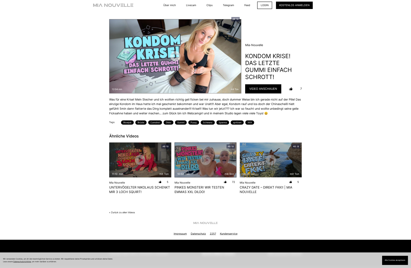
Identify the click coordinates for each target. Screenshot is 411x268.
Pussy (194, 122)
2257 (213, 233)
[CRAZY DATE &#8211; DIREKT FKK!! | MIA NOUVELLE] (271, 159)
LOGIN (265, 5)
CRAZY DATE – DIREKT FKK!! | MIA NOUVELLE (266, 189)
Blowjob (127, 122)
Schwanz (208, 122)
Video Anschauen (263, 88)
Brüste (141, 122)
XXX (250, 122)
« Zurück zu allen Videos (122, 212)
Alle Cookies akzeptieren (395, 260)
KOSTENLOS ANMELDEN (294, 5)
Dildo (168, 122)
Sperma (223, 122)
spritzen (237, 122)
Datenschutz (198, 233)
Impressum (180, 233)
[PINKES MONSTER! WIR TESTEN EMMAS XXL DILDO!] (206, 159)
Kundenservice (228, 233)
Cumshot (155, 122)
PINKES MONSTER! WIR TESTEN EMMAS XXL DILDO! (199, 189)
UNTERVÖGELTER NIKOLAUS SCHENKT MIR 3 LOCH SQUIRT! (139, 189)
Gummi (180, 122)
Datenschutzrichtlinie (22, 261)
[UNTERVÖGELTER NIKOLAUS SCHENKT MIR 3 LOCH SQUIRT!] (140, 159)
